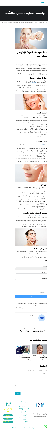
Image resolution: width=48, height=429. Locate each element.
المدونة (40, 22)
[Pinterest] (16, 308)
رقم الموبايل (44, 272)
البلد (46, 284)
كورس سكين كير (37, 305)
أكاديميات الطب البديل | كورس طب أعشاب (24, 330)
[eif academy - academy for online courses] (43, 2)
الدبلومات (45, 266)
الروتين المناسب (33, 82)
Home (46, 22)
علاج (36, 22)
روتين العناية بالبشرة (40, 144)
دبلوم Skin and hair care (39, 216)
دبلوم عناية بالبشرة (28, 303)
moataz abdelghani (32, 315)
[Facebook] (23, 308)
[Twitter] (20, 308)
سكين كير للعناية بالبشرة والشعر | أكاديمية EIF (24, 356)
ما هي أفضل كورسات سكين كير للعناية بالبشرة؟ (40, 356)
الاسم (46, 260)
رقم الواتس (44, 278)
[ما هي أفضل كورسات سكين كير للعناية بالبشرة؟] (39, 349)
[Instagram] (8, 409)
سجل (31, 296)
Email (46, 290)
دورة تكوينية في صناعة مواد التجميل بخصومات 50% (39, 330)
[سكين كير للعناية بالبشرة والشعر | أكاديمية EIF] (22, 349)
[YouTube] (8, 411)
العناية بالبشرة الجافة (37, 303)
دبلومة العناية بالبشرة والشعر (27, 22)
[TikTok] (4, 409)
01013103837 (23, 253)
